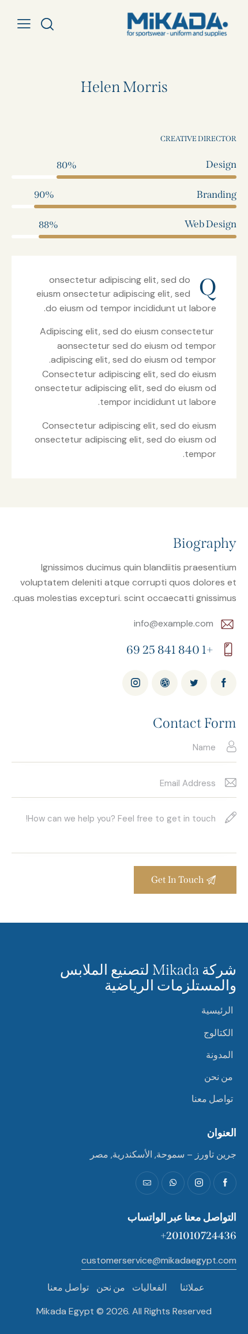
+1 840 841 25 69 (169, 650)
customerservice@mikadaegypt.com (158, 1260)
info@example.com (173, 623)
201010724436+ (198, 1235)
